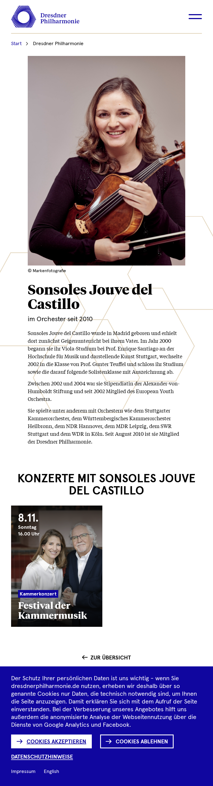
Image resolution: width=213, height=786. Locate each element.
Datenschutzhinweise (42, 757)
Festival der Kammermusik (52, 610)
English (51, 771)
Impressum (23, 771)
